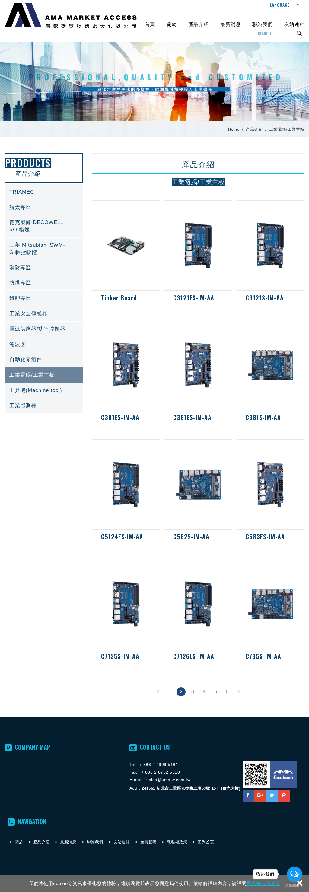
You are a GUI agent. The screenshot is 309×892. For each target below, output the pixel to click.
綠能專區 (44, 298)
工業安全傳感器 (44, 313)
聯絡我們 (262, 24)
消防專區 (44, 267)
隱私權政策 (177, 842)
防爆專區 (44, 282)
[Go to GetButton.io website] (294, 886)
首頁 (150, 24)
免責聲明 (148, 842)
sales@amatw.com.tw (168, 779)
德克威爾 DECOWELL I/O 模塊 (44, 226)
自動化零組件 (44, 359)
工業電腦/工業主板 (44, 375)
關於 (172, 24)
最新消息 (230, 24)
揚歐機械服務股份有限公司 (71, 15)
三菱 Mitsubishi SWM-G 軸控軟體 (44, 249)
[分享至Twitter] (272, 796)
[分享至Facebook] (248, 796)
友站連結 (294, 24)
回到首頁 (206, 842)
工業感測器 (44, 405)
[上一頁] (158, 691)
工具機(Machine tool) (44, 390)
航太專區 (44, 207)
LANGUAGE (280, 5)
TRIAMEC (44, 192)
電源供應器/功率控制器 (44, 329)
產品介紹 (198, 24)
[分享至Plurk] (284, 796)
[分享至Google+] (260, 796)
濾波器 (44, 344)
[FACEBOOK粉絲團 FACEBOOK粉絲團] (283, 774)
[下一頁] (238, 691)
